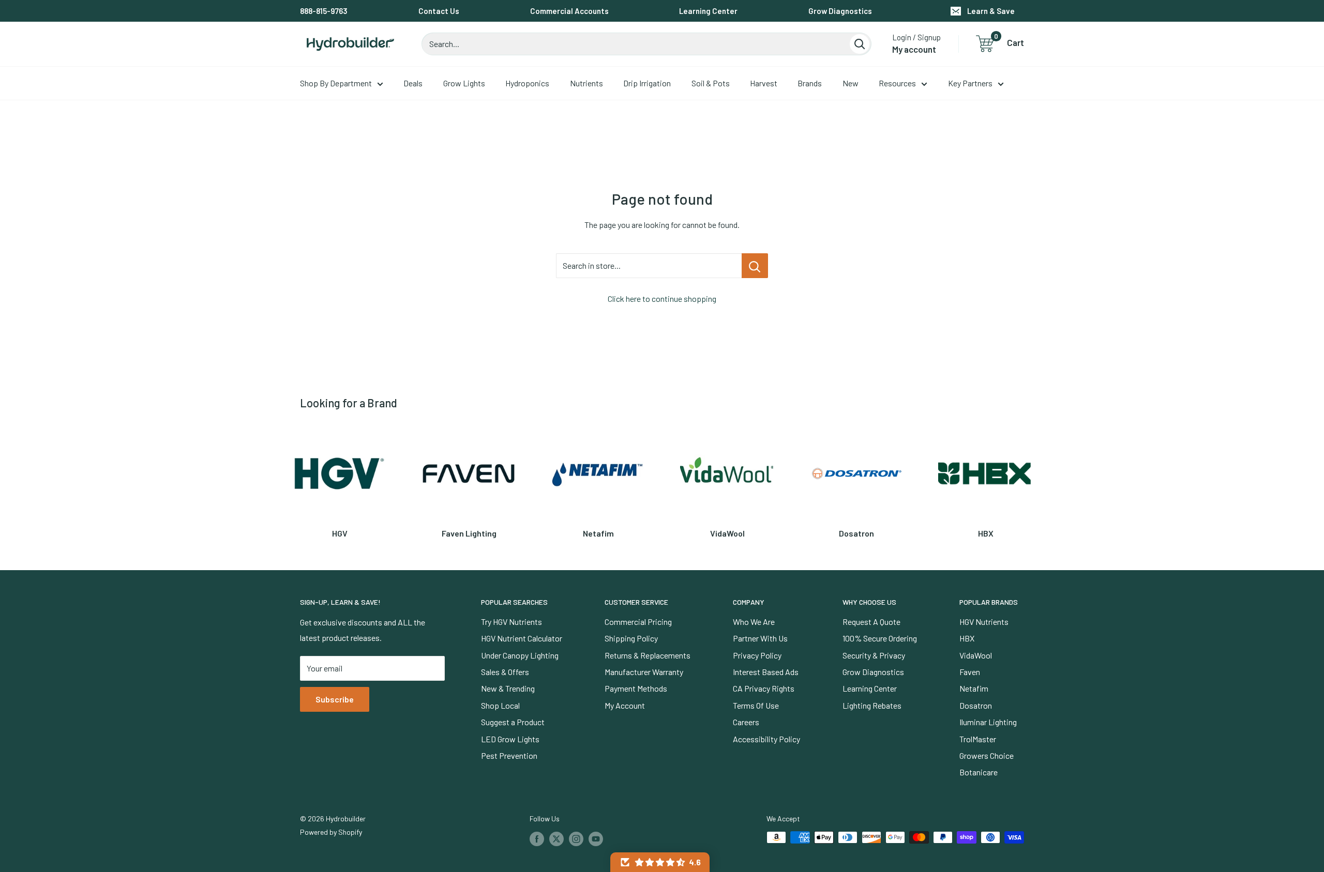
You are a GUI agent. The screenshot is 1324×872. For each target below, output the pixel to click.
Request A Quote (871, 621)
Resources (897, 83)
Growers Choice (986, 755)
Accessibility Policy (766, 739)
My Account (625, 705)
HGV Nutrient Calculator (521, 638)
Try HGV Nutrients (511, 621)
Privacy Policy (757, 655)
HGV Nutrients (984, 621)
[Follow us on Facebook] (537, 838)
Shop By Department (336, 83)
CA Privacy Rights (763, 688)
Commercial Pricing (638, 621)
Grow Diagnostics (840, 11)
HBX (966, 638)
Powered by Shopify (331, 832)
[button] (660, 862)
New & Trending (508, 688)
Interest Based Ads (766, 672)
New (850, 83)
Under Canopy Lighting (520, 655)
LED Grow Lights (510, 739)
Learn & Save (991, 11)
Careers (746, 722)
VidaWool (975, 655)
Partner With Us (760, 638)
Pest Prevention (509, 755)
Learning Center (708, 11)
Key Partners (970, 83)
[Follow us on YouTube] (596, 838)
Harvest (763, 83)
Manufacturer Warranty (644, 672)
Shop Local (500, 705)
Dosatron (975, 705)
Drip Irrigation (647, 83)
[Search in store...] (755, 265)
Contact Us (438, 11)
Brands (810, 83)
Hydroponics (527, 83)
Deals (413, 83)
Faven (969, 672)
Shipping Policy (631, 638)
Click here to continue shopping (662, 298)
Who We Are (754, 621)
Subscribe (334, 699)
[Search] (859, 44)
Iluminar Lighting (988, 722)
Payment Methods (636, 688)
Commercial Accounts (569, 11)
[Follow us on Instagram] (576, 838)
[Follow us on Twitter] (556, 838)
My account (914, 49)
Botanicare (978, 772)
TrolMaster (977, 739)
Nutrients (586, 83)
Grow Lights (464, 83)
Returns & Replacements (647, 655)
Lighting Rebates (871, 705)
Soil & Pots (710, 83)
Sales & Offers (505, 672)
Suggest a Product (513, 722)
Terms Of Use (756, 705)
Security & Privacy (873, 655)
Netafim (973, 688)
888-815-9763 (324, 11)
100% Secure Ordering (879, 638)
